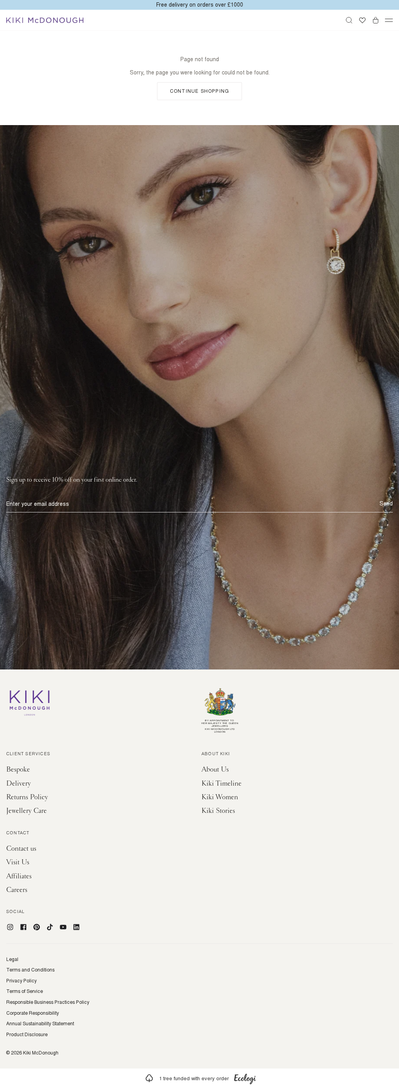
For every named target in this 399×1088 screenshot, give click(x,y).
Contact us (21, 848)
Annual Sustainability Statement (40, 1024)
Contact (17, 833)
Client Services (28, 754)
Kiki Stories (218, 810)
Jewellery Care (26, 810)
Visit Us (17, 862)
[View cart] (375, 20)
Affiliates (19, 876)
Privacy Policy (21, 981)
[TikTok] (50, 927)
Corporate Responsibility (32, 1013)
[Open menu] (389, 20)
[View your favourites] (362, 20)
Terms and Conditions (30, 970)
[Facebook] (23, 927)
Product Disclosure (27, 1034)
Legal (12, 959)
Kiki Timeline (221, 783)
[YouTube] (63, 927)
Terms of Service (24, 991)
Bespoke (18, 769)
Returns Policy (27, 797)
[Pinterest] (37, 927)
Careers (16, 889)
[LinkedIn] (76, 927)
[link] (199, 1078)
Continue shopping (199, 91)
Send (386, 503)
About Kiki (215, 754)
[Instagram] (10, 927)
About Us (215, 769)
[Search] (349, 20)
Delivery (18, 783)
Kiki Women (219, 797)
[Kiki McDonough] (44, 20)
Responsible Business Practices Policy (47, 1002)
